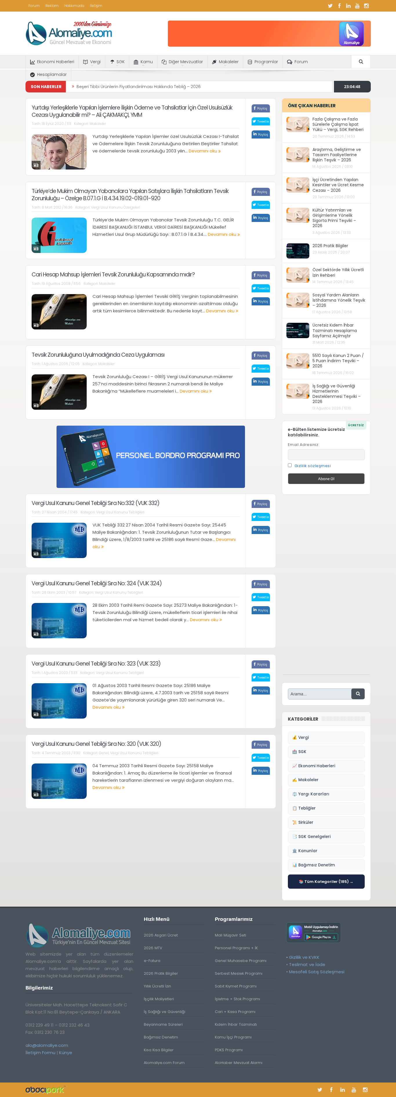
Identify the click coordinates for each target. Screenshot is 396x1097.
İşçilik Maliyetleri (159, 999)
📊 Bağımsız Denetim (313, 865)
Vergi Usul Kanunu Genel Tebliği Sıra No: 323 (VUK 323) (96, 664)
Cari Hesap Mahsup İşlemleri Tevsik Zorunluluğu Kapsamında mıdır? (113, 274)
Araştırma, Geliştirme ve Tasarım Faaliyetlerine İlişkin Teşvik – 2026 (337, 155)
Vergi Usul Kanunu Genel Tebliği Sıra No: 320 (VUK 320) (96, 744)
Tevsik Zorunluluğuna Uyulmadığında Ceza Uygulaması (98, 355)
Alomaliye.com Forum (164, 1062)
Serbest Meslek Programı (238, 973)
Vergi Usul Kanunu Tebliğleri (120, 512)
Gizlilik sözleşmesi (313, 466)
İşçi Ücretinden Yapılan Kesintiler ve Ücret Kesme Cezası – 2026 (338, 185)
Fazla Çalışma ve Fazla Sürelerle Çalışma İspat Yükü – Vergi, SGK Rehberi (338, 124)
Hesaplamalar (52, 74)
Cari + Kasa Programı (235, 1011)
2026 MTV (153, 948)
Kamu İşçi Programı (233, 1037)
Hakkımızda (74, 5)
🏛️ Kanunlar (304, 851)
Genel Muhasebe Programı (240, 960)
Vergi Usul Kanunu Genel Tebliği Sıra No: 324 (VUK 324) (97, 583)
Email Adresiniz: (303, 444)
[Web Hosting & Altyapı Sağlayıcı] (46, 1090)
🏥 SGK (299, 752)
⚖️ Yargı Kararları (310, 794)
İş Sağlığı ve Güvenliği (164, 1011)
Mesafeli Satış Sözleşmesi (316, 972)
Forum (34, 5)
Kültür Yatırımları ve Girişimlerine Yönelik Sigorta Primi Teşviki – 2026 (334, 218)
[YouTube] (357, 5)
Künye (65, 1052)
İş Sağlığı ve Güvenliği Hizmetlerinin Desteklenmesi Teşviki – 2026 (337, 394)
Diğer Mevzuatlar (186, 62)
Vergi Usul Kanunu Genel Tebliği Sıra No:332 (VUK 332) (95, 503)
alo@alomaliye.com (47, 1045)
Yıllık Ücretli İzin (157, 986)
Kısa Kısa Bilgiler (159, 1050)
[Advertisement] (326, 588)
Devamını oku (203, 151)
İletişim (96, 5)
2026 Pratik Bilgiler (330, 246)
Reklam (52, 5)
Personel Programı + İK (236, 948)
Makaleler (229, 62)
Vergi (95, 62)
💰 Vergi (300, 737)
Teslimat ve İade (307, 964)
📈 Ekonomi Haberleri (313, 766)
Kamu (147, 62)
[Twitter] (330, 5)
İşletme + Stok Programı (237, 999)
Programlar (266, 62)
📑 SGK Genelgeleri (311, 836)
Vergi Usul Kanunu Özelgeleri (115, 207)
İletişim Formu (40, 1052)
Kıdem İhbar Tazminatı (236, 1024)
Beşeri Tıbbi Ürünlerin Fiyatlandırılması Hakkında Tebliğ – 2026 (139, 87)
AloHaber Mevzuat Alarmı (238, 1062)
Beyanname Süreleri (163, 1024)
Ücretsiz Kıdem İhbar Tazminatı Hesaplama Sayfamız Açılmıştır (335, 330)
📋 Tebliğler (304, 808)
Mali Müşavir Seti (230, 935)
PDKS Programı (229, 1050)
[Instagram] (366, 5)
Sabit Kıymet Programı (236, 986)
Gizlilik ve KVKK (304, 957)
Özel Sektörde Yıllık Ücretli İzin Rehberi (338, 272)
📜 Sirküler (302, 822)
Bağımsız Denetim (161, 1037)
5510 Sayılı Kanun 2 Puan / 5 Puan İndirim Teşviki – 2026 (338, 361)
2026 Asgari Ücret (161, 935)
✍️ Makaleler (305, 780)
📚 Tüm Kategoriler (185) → (326, 881)
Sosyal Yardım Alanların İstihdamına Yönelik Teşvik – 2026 (339, 300)
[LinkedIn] (348, 5)
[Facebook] (339, 5)
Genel (104, 752)
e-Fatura (152, 960)
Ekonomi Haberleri (55, 62)
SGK (121, 62)
